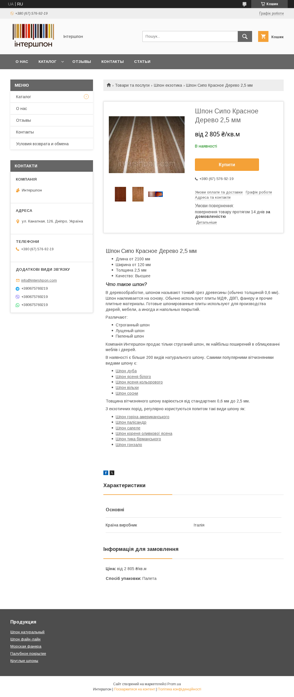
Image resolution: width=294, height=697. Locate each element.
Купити (227, 164)
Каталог (47, 61)
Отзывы (81, 61)
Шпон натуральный (27, 632)
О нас (22, 61)
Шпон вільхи (127, 387)
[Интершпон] (33, 46)
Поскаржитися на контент (134, 689)
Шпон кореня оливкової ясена (144, 433)
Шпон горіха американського (142, 417)
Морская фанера (25, 646)
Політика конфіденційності (179, 689)
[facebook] (105, 473)
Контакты (112, 61)
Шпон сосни (127, 393)
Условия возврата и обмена (42, 144)
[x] (112, 473)
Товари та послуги (132, 85)
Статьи (142, 61)
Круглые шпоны (24, 661)
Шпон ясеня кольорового (139, 382)
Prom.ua (174, 684)
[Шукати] (245, 36)
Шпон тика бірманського (138, 439)
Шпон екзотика (168, 85)
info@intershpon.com (39, 280)
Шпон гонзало (129, 444)
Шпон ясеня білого (133, 376)
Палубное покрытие (28, 653)
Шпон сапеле (128, 428)
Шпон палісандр (131, 422)
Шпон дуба (126, 371)
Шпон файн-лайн (25, 639)
